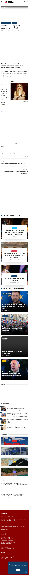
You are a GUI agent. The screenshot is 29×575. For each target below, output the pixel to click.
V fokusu (14, 251)
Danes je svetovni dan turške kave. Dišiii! (14, 279)
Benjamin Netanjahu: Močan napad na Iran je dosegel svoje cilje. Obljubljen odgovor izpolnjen (13, 374)
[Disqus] (14, 195)
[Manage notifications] (26, 572)
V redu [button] (17, 570)
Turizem (14, 228)
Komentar (5, 316)
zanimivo (14, 23)
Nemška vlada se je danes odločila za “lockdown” (16, 172)
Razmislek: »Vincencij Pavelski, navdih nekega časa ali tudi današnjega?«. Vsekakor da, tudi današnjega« (16, 408)
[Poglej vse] (14, 441)
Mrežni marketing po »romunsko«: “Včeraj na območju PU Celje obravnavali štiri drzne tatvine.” (17, 427)
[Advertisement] (14, 47)
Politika (5, 338)
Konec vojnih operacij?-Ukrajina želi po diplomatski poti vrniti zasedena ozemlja (13, 306)
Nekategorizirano (6, 23)
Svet (4, 361)
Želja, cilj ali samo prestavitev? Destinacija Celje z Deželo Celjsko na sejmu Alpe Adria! (17, 421)
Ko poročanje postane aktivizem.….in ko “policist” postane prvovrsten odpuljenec (14, 329)
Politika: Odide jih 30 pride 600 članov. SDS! (12, 352)
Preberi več (23, 567)
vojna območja (7, 293)
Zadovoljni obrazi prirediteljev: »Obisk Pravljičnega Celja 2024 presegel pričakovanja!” (14, 232)
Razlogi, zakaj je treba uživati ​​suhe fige (13, 163)
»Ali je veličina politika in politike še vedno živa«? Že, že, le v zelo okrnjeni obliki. (14, 255)
